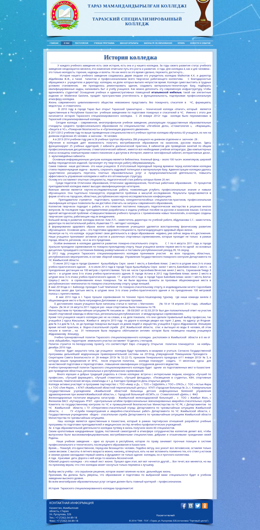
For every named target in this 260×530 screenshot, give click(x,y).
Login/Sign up (63, 3)
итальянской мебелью (166, 92)
